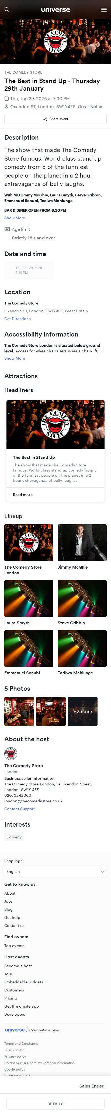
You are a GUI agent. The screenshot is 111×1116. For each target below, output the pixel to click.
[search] (7, 9)
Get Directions (17, 318)
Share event (58, 119)
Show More (14, 217)
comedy (14, 837)
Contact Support (19, 808)
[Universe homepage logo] (55, 10)
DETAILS (55, 1103)
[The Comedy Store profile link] (55, 753)
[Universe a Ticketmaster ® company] (55, 1030)
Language (13, 860)
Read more (23, 494)
